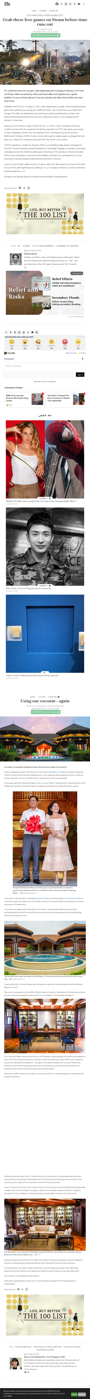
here (44, 167)
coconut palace (72, 1347)
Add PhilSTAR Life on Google (44, 35)
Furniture (52, 697)
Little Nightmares (42, 246)
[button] (84, 4)
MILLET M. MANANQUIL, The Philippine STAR (46, 706)
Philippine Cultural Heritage (47, 1347)
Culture (41, 697)
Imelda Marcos (53, 772)
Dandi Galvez (46, 29)
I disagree (82, 1394)
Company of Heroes (67, 246)
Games (52, 11)
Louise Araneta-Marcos (73, 898)
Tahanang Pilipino (45, 1350)
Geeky (34, 11)
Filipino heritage (23, 1347)
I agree (74, 1394)
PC (19, 246)
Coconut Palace (47, 783)
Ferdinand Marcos (43, 898)
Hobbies (43, 11)
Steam (26, 246)
